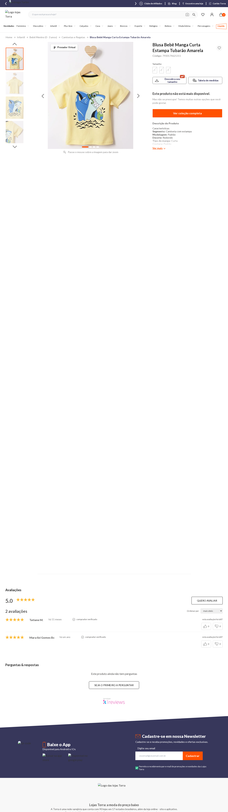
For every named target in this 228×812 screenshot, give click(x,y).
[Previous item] (6, 3)
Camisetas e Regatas (73, 37)
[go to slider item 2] (15, 107)
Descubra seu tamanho (172, 80)
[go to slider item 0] (15, 59)
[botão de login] (212, 14)
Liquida (220, 26)
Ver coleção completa (187, 113)
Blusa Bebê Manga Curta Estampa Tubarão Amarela (120, 37)
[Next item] (135, 3)
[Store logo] (15, 14)
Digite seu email (146, 748)
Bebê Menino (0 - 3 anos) (43, 37)
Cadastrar (193, 755)
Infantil (21, 37)
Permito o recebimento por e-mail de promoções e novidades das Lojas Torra (172, 768)
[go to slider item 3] (15, 132)
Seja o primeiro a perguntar (114, 685)
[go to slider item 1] (15, 83)
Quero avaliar (207, 600)
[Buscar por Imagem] (187, 14)
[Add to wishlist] (219, 48)
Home (9, 37)
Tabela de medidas (208, 80)
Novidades (9, 26)
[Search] (194, 14)
